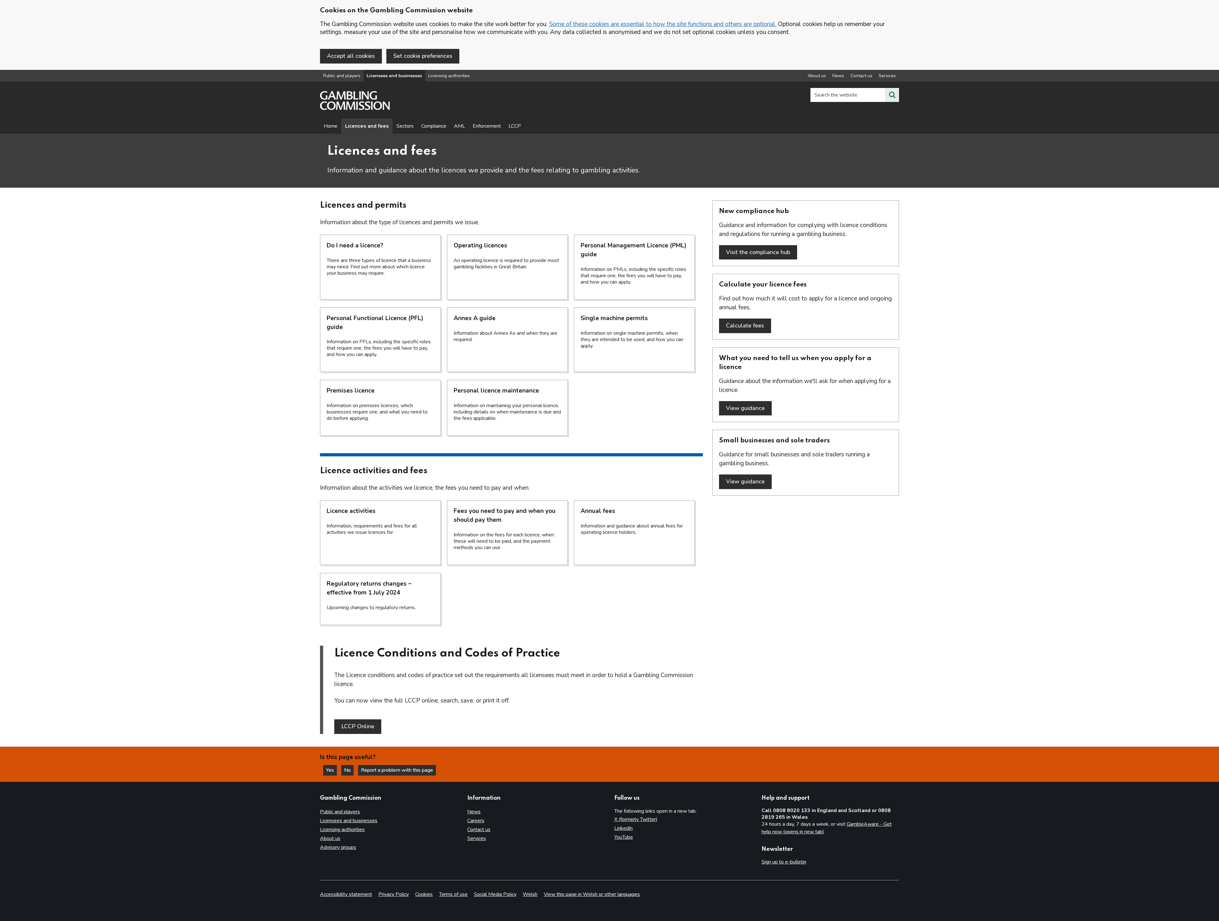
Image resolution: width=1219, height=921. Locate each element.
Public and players (341, 76)
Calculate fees (748, 325)
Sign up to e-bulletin (784, 861)
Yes (331, 770)
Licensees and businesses (394, 76)
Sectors (405, 126)
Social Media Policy (495, 894)
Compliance (433, 126)
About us (817, 76)
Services (887, 76)
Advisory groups (338, 847)
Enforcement (487, 126)
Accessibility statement (346, 894)
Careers (475, 820)
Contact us (861, 76)
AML (459, 126)
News (838, 76)
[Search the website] (892, 95)
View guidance (749, 408)
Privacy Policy (393, 894)
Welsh (530, 894)
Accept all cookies (351, 56)
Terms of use (453, 894)
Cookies (424, 894)
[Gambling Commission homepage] (355, 108)
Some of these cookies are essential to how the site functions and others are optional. (662, 24)
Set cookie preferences (422, 56)
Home (330, 126)
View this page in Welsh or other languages (592, 894)
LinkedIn (623, 828)
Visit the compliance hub (761, 252)
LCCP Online (357, 726)
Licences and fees (367, 126)
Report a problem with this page (397, 770)
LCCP (515, 126)
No (349, 770)
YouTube (623, 837)
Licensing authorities (449, 76)
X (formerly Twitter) (635, 819)
